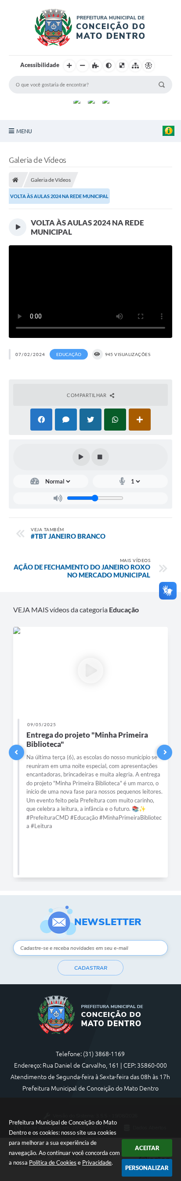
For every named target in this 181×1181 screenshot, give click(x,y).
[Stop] (100, 457)
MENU (24, 131)
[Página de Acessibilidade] (148, 65)
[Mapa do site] (135, 65)
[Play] (81, 457)
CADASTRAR (90, 967)
